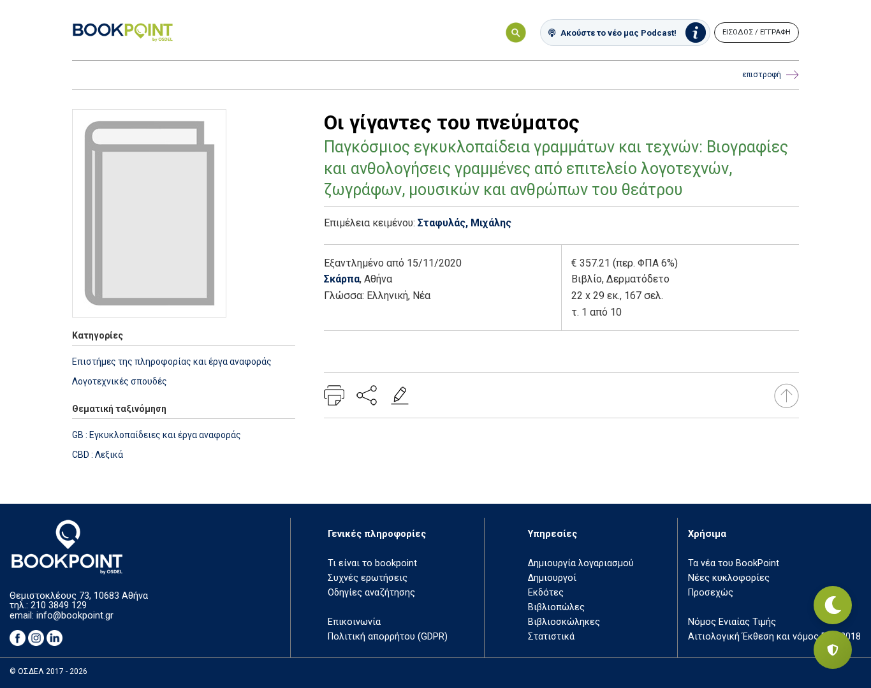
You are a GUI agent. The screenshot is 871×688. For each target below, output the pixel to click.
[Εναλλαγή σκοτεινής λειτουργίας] (833, 605)
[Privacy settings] (833, 650)
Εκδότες (546, 592)
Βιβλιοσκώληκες (564, 622)
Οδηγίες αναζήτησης (371, 592)
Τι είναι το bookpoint (372, 563)
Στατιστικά (551, 636)
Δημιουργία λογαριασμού (581, 563)
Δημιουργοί (552, 578)
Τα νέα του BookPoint (733, 563)
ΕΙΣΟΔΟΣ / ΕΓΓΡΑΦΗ (756, 32)
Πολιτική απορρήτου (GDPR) (388, 636)
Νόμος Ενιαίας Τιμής (732, 622)
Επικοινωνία (354, 622)
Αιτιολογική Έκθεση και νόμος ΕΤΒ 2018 (774, 636)
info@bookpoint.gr (74, 615)
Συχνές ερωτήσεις (367, 578)
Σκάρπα (342, 279)
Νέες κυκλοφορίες (729, 578)
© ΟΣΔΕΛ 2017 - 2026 (48, 671)
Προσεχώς (710, 592)
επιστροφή (761, 74)
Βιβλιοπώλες (556, 607)
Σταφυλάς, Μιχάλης (464, 223)
